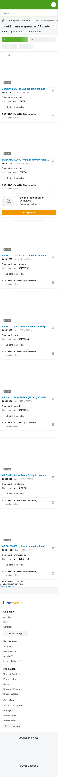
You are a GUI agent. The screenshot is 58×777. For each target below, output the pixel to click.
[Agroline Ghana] (18, 4)
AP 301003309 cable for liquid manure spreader (27, 326)
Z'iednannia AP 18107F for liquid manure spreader (28, 89)
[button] (54, 4)
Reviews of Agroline (12, 689)
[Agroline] (3, 20)
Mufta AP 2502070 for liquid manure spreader (26, 160)
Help (5, 622)
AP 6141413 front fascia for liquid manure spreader (29, 475)
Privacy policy (9, 679)
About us (7, 617)
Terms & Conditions (12, 674)
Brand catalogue (10, 694)
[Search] (54, 13)
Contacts (7, 627)
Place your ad (29, 212)
